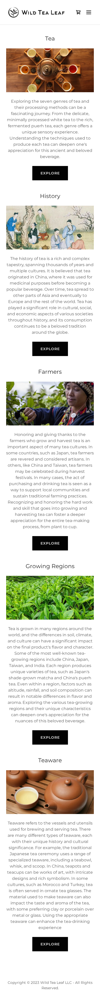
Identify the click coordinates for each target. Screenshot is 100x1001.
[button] (89, 12)
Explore (50, 349)
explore (50, 173)
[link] (36, 12)
